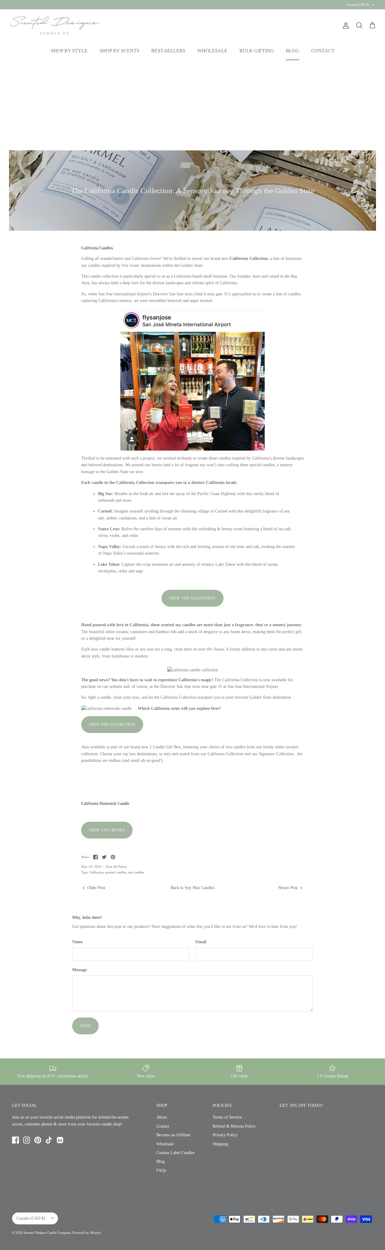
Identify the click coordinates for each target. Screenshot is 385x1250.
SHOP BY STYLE (69, 50)
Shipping (220, 1144)
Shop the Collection (192, 598)
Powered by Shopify (86, 1232)
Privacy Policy (225, 1135)
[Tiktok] (48, 1140)
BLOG (292, 50)
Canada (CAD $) (357, 4)
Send (85, 1026)
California (96, 872)
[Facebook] (15, 1140)
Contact (162, 1126)
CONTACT (322, 50)
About (161, 1117)
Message (79, 970)
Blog (160, 1161)
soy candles (136, 872)
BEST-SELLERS (168, 50)
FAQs (161, 1170)
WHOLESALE (212, 50)
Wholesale (165, 1144)
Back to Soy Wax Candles (192, 887)
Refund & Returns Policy (234, 1126)
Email (201, 942)
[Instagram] (26, 1140)
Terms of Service (227, 1117)
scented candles (115, 872)
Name (77, 942)
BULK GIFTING (256, 50)
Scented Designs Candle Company (47, 1232)
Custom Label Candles (175, 1152)
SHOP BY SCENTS (119, 50)
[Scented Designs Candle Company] (55, 25)
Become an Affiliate (173, 1135)
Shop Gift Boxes (107, 830)
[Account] (345, 25)
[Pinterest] (37, 1140)
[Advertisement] (192, 105)
